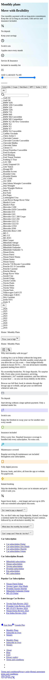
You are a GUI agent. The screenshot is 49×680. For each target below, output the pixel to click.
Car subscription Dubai (15, 544)
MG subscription (13, 573)
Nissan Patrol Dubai (14, 584)
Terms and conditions (15, 660)
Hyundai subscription (15, 569)
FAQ (8, 655)
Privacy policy (12, 657)
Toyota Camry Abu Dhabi (17, 586)
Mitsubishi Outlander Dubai (17, 591)
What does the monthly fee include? (15, 527)
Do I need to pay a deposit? (12, 510)
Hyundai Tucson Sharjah (16, 588)
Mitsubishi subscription (15, 561)
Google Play (20, 625)
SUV (44, 87)
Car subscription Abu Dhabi (17, 546)
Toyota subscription (14, 566)
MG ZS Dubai (12, 593)
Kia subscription (13, 571)
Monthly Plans (12, 630)
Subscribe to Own (13, 632)
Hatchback (24, 87)
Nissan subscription (14, 564)
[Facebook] (5, 678)
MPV (32, 87)
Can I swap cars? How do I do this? (15, 534)
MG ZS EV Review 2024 (17, 608)
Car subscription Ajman (16, 551)
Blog (8, 652)
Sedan (38, 87)
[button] (24, 98)
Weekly (9, 635)
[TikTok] (11, 678)
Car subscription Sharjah (16, 549)
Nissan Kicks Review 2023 (17, 611)
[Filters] (3, 350)
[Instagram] (2, 678)
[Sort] (8, 350)
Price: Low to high (9, 339)
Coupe (15, 87)
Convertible (6, 87)
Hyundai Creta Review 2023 (18, 606)
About (8, 650)
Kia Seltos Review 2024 (16, 613)
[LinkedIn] (8, 678)
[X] (14, 678)
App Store (8, 625)
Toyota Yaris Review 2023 (17, 603)
